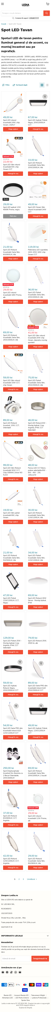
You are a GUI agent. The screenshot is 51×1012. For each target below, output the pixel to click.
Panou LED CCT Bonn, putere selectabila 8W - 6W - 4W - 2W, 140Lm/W (37, 471)
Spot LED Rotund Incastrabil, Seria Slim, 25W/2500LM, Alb (11, 337)
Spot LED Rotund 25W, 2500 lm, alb (37, 642)
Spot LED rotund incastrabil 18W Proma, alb (12, 294)
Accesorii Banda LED (21, 995)
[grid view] (42, 85)
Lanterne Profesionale (39, 998)
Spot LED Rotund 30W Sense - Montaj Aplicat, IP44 (37, 600)
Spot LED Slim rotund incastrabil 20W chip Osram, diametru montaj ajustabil (37, 339)
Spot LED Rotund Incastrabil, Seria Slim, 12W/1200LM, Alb (36, 515)
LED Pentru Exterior (22, 998)
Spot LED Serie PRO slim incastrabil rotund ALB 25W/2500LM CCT (38, 687)
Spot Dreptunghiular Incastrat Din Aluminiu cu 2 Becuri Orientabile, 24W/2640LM (13, 774)
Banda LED (8, 995)
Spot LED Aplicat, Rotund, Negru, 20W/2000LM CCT (10, 687)
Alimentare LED (7, 998)
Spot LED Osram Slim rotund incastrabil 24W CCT (37, 209)
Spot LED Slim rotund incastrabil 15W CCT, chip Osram (11, 382)
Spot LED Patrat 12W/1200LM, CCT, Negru (11, 600)
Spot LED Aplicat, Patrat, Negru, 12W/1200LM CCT (37, 730)
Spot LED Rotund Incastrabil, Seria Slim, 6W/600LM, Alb (11, 252)
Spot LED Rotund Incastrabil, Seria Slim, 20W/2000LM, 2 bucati (37, 773)
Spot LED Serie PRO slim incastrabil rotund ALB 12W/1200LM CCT (13, 730)
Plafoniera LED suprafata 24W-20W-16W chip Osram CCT (38, 252)
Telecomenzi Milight (38, 995)
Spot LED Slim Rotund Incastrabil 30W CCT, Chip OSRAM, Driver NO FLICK (12, 471)
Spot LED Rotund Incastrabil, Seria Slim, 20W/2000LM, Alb (36, 165)
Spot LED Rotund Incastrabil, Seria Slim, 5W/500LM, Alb (11, 557)
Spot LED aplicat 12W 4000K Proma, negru (12, 208)
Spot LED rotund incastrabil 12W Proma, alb (37, 818)
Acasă (3, 24)
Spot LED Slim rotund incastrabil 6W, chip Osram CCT (11, 166)
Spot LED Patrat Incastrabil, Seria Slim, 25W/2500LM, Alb (36, 382)
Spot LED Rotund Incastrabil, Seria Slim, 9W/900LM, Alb (36, 861)
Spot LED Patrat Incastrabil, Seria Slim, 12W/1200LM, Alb (36, 557)
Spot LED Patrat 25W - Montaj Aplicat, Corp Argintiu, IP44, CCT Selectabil (12, 644)
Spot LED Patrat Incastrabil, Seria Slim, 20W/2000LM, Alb (36, 294)
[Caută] (46, 13)
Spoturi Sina (25, 1000)
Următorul (31, 879)
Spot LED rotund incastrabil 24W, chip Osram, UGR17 (11, 122)
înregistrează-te (40, 958)
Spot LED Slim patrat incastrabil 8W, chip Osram (11, 515)
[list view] (47, 85)
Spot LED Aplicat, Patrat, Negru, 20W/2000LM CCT (37, 122)
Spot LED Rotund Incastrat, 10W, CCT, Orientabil (11, 425)
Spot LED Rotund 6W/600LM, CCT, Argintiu (10, 818)
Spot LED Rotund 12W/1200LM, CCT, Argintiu (11, 861)
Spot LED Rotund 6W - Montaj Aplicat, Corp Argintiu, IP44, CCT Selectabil (37, 426)
